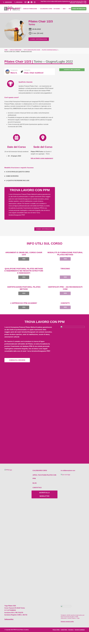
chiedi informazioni (79, 8)
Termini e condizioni (80, 629)
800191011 (19, 2)
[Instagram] (34, 2)
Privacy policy (56, 629)
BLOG (35, 483)
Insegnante (14, 70)
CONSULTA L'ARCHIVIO (17, 360)
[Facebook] (31, 2)
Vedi (23, 259)
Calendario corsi (40, 470)
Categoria (27, 70)
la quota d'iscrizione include (17, 180)
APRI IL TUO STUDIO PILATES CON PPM (44, 476)
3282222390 (8, 2)
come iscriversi (12, 176)
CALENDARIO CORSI (46, 8)
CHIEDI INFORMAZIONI (38, 39)
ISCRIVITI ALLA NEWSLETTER (44, 494)
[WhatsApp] (28, 2)
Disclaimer (71, 629)
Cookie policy (64, 629)
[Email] (25, 2)
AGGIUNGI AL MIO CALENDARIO (72, 69)
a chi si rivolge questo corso (18, 171)
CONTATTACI (37, 487)
